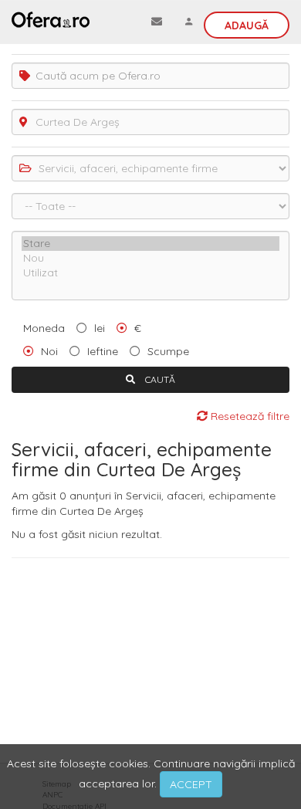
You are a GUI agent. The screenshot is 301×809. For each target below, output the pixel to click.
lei (99, 328)
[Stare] (150, 243)
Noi (49, 351)
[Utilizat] (150, 273)
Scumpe (168, 351)
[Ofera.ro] (50, 19)
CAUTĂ (159, 379)
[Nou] (150, 258)
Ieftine (102, 351)
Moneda (44, 328)
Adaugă (247, 25)
